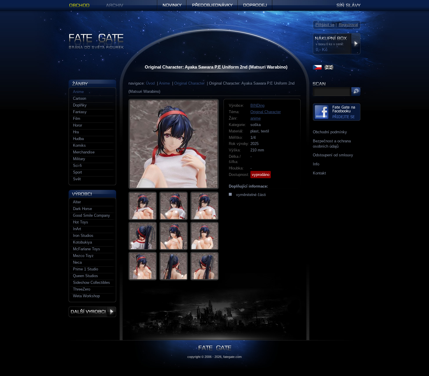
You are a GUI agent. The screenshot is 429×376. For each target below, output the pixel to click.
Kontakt (319, 173)
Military (79, 159)
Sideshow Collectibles (91, 282)
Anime (164, 83)
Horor (77, 125)
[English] (329, 67)
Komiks (79, 145)
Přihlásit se (324, 24)
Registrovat (348, 24)
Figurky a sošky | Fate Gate (92, 36)
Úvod (150, 83)
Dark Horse (82, 209)
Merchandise (84, 152)
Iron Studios (83, 235)
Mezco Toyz (83, 255)
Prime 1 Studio (85, 269)
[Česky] (317, 67)
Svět (77, 179)
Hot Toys (80, 222)
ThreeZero (81, 289)
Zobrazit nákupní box (355, 43)
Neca (77, 262)
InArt (77, 229)
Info (316, 164)
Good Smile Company (91, 215)
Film (76, 118)
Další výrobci (92, 312)
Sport (77, 172)
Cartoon (79, 98)
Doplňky (80, 105)
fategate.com (232, 356)
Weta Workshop (86, 296)
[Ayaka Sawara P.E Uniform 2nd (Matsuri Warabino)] (173, 144)
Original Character (189, 83)
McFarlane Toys (86, 249)
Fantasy (80, 112)
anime (255, 118)
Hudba (78, 139)
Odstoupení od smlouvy (333, 155)
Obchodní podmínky (330, 132)
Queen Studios (85, 276)
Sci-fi (77, 165)
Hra (76, 132)
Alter (77, 202)
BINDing (257, 105)
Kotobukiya (82, 242)
